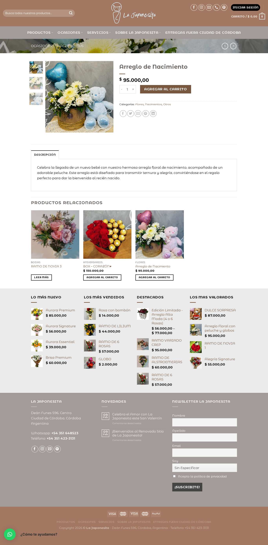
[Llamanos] (216, 7)
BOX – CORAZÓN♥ (97, 266)
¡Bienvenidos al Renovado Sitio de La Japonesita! (138, 433)
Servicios (97, 33)
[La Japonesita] (134, 13)
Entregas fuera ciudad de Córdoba (203, 33)
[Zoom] (51, 127)
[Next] (107, 97)
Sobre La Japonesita (136, 33)
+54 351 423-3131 (61, 438)
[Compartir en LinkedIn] (153, 113)
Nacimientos (70, 46)
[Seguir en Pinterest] (224, 7)
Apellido (178, 431)
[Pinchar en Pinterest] (145, 113)
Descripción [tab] (45, 154)
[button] (10, 534)
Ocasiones (68, 33)
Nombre (178, 415)
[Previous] (51, 97)
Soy (175, 461)
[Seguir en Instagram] (201, 7)
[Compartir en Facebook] (123, 113)
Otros (167, 104)
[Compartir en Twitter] (130, 113)
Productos (39, 33)
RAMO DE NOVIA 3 (46, 266)
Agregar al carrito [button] (102, 277)
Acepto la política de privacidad (202, 476)
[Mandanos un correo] (209, 7)
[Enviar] (70, 13)
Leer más (41, 277)
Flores (139, 104)
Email (176, 446)
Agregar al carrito (165, 89)
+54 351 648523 (64, 433)
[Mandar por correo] (138, 113)
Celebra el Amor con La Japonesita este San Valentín (137, 416)
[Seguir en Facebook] (194, 7)
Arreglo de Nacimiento (152, 266)
